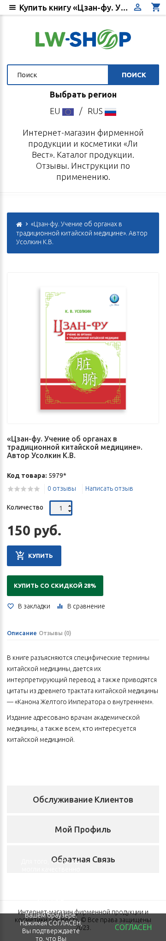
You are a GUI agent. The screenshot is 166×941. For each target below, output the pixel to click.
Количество (25, 507)
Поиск (134, 75)
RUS (96, 110)
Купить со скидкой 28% (55, 585)
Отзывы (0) (55, 633)
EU (56, 110)
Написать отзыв (109, 488)
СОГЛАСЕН (133, 927)
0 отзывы (61, 488)
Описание (22, 633)
